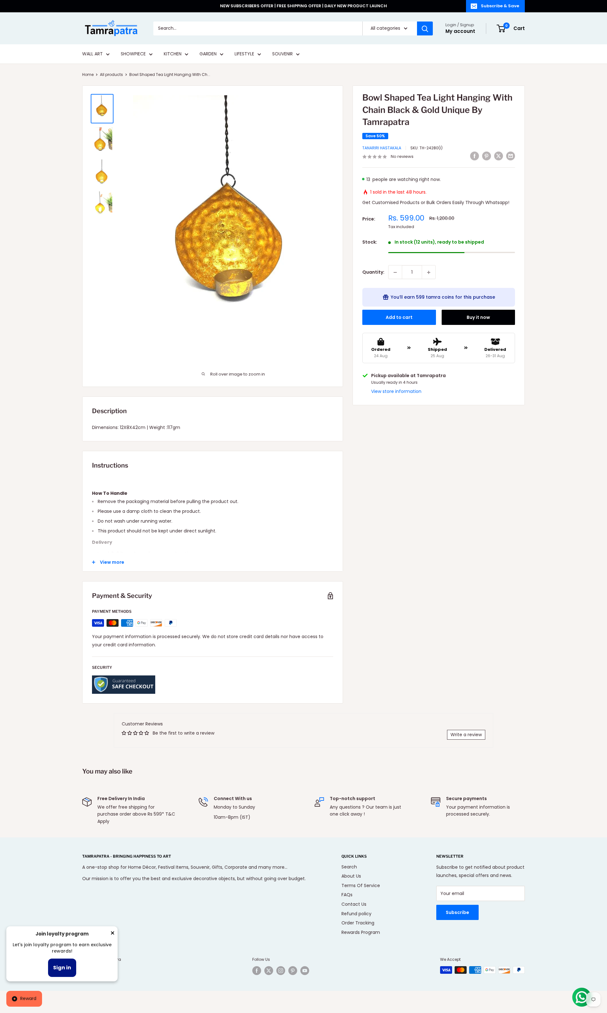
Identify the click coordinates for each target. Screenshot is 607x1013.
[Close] (112, 934)
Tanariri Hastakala (381, 148)
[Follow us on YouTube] (304, 970)
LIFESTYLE (244, 54)
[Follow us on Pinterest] (292, 970)
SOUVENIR (282, 54)
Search (349, 867)
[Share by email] (510, 156)
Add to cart (399, 317)
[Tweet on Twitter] (498, 156)
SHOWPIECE (133, 54)
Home (88, 74)
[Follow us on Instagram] (280, 970)
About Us (351, 876)
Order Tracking (357, 923)
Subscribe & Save (500, 6)
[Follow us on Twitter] (268, 970)
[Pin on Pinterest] (486, 156)
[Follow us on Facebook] (256, 970)
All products (111, 74)
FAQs (347, 895)
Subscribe (457, 912)
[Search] (425, 28)
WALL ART (92, 54)
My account (460, 31)
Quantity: (373, 272)
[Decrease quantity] (395, 272)
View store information (396, 391)
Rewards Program (360, 932)
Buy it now (478, 317)
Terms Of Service (360, 885)
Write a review (466, 734)
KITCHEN (172, 54)
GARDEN (208, 54)
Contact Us (353, 904)
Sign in (62, 967)
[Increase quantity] (428, 272)
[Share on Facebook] (474, 156)
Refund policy (356, 913)
